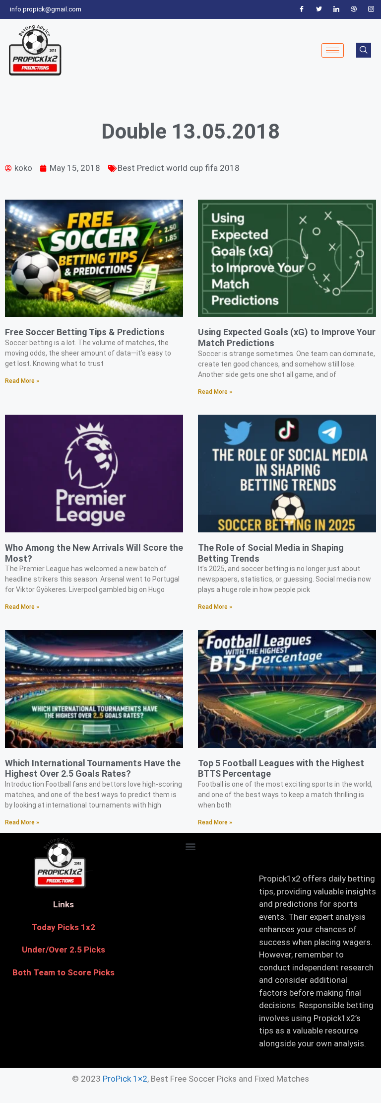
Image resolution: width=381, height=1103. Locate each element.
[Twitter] (319, 9)
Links (63, 904)
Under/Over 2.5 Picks (63, 950)
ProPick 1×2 (125, 1079)
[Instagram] (371, 9)
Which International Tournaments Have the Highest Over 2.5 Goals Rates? (93, 768)
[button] (190, 846)
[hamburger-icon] (332, 50)
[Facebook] (301, 9)
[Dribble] (353, 9)
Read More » (22, 380)
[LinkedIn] (336, 9)
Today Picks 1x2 (63, 927)
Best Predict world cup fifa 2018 (179, 168)
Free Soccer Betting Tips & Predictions (85, 332)
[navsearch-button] (363, 50)
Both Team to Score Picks (63, 972)
